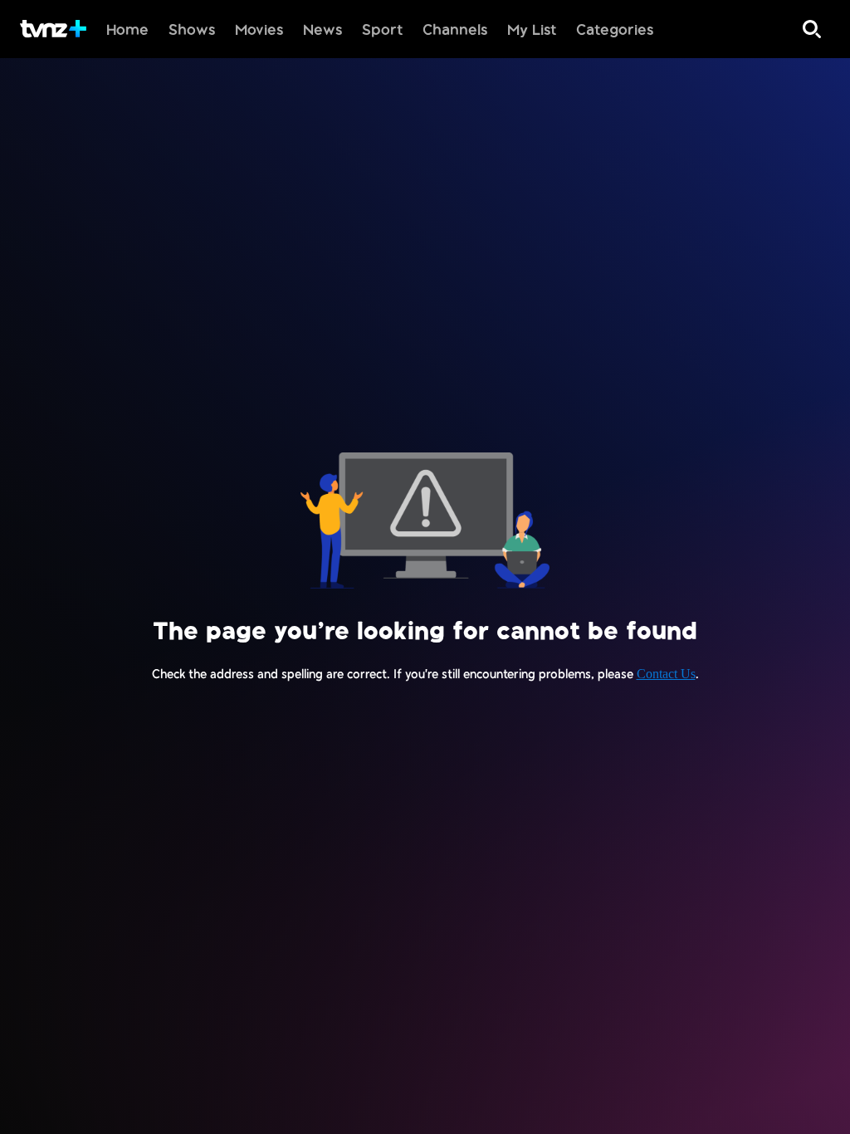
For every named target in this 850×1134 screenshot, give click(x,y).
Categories (614, 29)
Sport (382, 29)
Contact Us (666, 674)
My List (531, 29)
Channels (455, 29)
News (322, 29)
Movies (259, 29)
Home (127, 29)
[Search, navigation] (812, 29)
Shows (192, 29)
